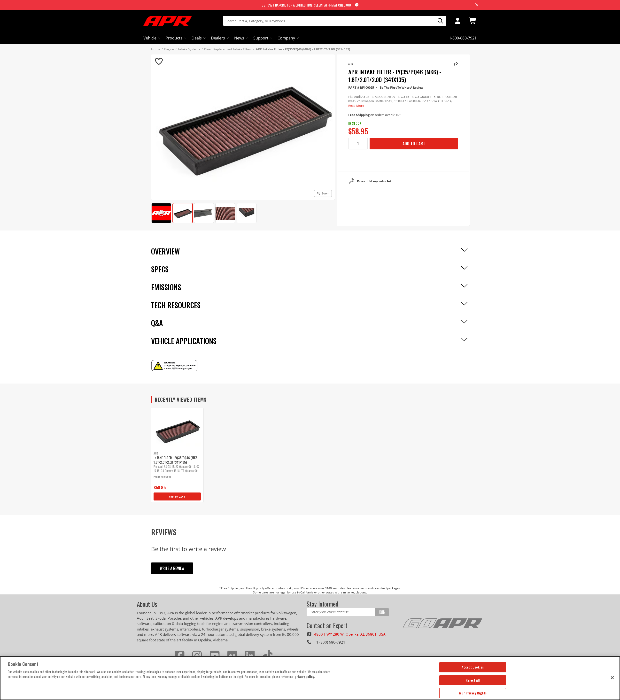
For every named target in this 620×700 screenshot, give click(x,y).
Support (260, 38)
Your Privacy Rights (473, 693)
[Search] (438, 21)
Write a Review (172, 568)
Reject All (473, 680)
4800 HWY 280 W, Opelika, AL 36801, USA (350, 634)
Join (381, 612)
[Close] (612, 677)
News (239, 38)
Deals (197, 38)
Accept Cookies (473, 667)
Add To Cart (414, 143)
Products (174, 38)
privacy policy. (305, 676)
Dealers (218, 38)
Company (286, 38)
